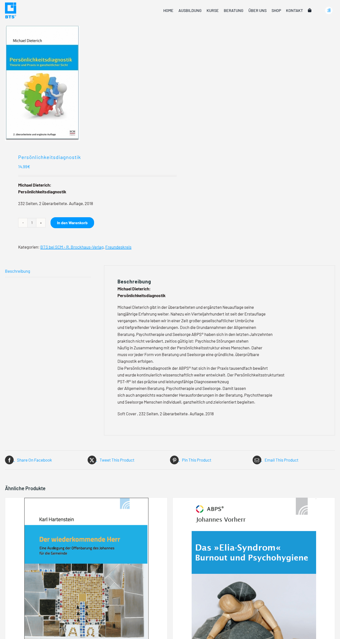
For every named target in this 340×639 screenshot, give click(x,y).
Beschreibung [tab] (17, 270)
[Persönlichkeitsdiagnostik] (84, 83)
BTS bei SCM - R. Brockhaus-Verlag (72, 246)
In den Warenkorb (72, 222)
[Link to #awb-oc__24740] (329, 10)
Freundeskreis (118, 246)
